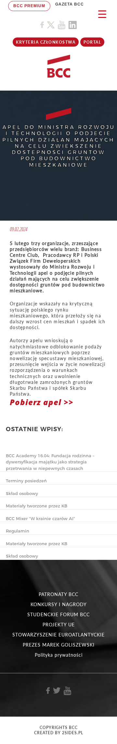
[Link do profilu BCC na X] (51, 25)
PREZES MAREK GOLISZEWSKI (59, 645)
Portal (92, 42)
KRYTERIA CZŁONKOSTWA (45, 42)
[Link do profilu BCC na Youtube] (61, 25)
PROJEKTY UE (59, 624)
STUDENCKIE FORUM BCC (58, 614)
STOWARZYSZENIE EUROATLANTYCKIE (58, 634)
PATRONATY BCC (58, 594)
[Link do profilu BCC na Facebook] (42, 25)
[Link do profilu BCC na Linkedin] (72, 25)
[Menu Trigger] (102, 14)
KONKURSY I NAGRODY (59, 604)
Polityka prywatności (59, 655)
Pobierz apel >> (41, 402)
